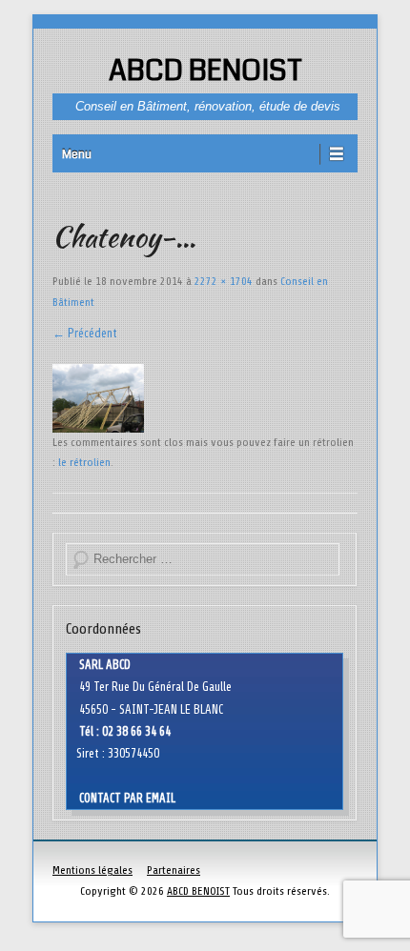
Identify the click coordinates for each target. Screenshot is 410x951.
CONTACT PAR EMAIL (127, 798)
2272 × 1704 (224, 281)
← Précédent (84, 333)
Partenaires (173, 870)
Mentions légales (92, 870)
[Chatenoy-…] (205, 398)
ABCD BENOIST (205, 71)
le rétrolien (84, 462)
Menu (77, 154)
